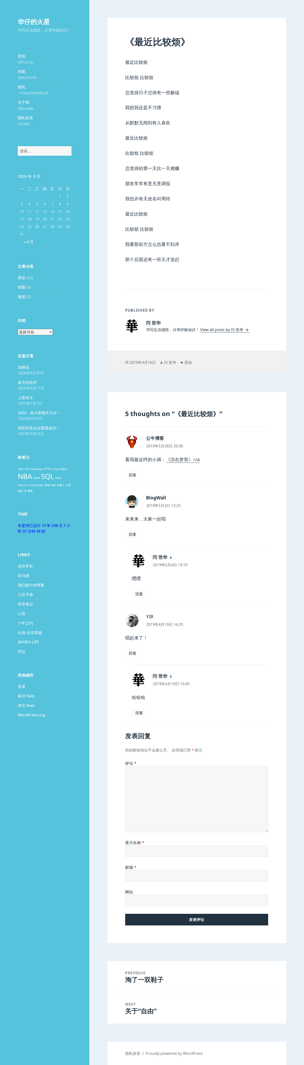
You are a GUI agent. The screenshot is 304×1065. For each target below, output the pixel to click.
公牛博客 (155, 438)
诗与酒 (23, 575)
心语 (21, 613)
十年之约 (25, 623)
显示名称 (134, 842)
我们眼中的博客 (31, 585)
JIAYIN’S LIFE (28, 642)
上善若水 (25, 397)
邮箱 (131, 867)
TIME (58, 478)
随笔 (35, 89)
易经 (20, 491)
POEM (36, 478)
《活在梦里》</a (183, 459)
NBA (25, 476)
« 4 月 (28, 241)
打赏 (68, 485)
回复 (132, 475)
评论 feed (26, 705)
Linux (55, 469)
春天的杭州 (27, 382)
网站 (129, 892)
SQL (47, 476)
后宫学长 (25, 566)
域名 (53, 485)
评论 (131, 763)
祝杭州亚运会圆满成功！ (39, 428)
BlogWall (156, 498)
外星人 (61, 485)
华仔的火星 (34, 21)
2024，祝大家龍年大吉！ (39, 412)
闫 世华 (170, 362)
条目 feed (26, 696)
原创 (27, 58)
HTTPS (47, 469)
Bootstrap (37, 469)
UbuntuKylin (36, 485)
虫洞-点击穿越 (30, 632)
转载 (28, 74)
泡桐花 (23, 367)
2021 (27, 469)
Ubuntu (22, 485)
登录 (21, 686)
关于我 (27, 105)
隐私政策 (25, 120)
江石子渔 (25, 594)
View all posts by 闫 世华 (222, 329)
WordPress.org (31, 715)
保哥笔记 (25, 604)
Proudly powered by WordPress (174, 1053)
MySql (63, 469)
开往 (21, 651)
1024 (21, 469)
